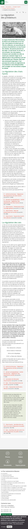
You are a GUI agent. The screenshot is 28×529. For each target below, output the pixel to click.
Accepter (3, 526)
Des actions (8, 6)
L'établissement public (7, 475)
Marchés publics (5, 496)
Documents (8, 465)
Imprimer (17, 12)
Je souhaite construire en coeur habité (10, 481)
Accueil (2, 6)
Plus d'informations (18, 523)
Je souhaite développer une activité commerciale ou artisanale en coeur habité (13, 483)
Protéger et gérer (17, 6)
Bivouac (3, 479)
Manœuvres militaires (6, 495)
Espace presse (20, 465)
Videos (20, 457)
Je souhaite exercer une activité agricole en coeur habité (14, 486)
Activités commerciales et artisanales (10, 478)
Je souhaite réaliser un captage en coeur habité (12, 487)
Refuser (9, 526)
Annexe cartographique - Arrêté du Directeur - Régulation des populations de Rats (13, 373)
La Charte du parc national (8, 476)
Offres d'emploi (5, 498)
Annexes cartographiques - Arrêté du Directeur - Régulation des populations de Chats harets (14, 201)
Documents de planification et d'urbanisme (11, 493)
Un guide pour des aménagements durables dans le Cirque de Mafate (13, 491)
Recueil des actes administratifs (9, 500)
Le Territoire (4, 473)
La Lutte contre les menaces (8, 8)
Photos (7, 457)
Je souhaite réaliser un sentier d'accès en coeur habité (14, 489)
